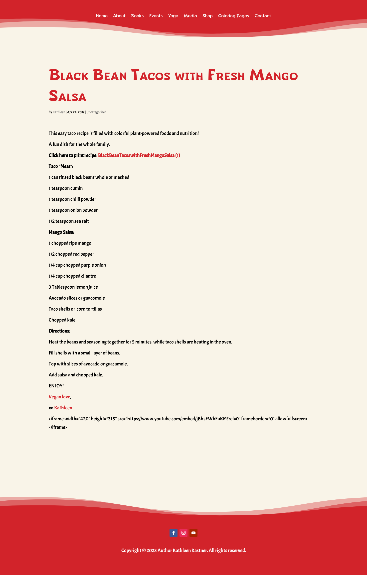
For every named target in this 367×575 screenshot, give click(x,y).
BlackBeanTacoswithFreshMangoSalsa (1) (139, 155)
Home (102, 16)
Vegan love (59, 397)
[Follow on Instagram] (183, 533)
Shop (207, 16)
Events (156, 16)
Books (137, 16)
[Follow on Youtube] (193, 533)
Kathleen (59, 112)
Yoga (173, 16)
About (119, 16)
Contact (263, 16)
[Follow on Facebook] (174, 533)
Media (190, 16)
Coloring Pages (233, 16)
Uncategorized (96, 112)
